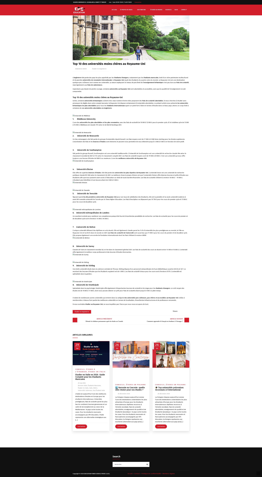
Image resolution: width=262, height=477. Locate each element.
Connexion (137, 2)
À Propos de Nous (126, 9)
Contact (184, 9)
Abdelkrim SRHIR (81, 69)
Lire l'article (81, 426)
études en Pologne (136, 384)
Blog (176, 9)
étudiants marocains (94, 385)
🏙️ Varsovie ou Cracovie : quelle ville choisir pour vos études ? (130, 388)
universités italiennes (85, 390)
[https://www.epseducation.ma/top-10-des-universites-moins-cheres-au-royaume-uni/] (183, 311)
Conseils (80, 369)
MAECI (95, 388)
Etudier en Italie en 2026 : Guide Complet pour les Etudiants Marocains (90, 377)
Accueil (114, 9)
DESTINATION (141, 9)
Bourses (168, 9)
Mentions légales (169, 474)
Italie (91, 388)
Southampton (99, 153)
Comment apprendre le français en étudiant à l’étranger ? (165, 320)
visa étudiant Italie (99, 390)
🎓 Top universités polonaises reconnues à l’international (169, 388)
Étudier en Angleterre (99, 69)
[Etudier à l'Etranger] (79, 10)
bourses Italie (82, 385)
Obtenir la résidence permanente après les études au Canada (104, 320)
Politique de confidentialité (151, 474)
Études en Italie (97, 371)
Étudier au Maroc (156, 9)
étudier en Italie (83, 388)
